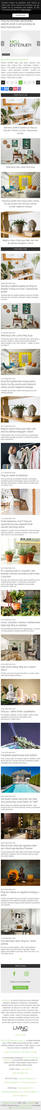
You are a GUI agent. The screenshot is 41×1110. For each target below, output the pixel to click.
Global (17, 1035)
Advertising (16, 1052)
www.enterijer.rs (25, 1088)
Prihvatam (20, 15)
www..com (20, 1073)
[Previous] (2, 43)
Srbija (24, 1035)
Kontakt (34, 1052)
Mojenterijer (6, 1000)
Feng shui (11, 283)
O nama (7, 1052)
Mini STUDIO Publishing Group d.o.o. (13, 1040)
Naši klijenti (25, 1052)
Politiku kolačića (26, 10)
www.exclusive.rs (29, 1082)
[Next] (38, 43)
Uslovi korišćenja (26, 1105)
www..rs (26, 1069)
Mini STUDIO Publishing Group (21, 1108)
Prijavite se (20, 987)
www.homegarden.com (12, 1092)
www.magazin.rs (27, 1079)
